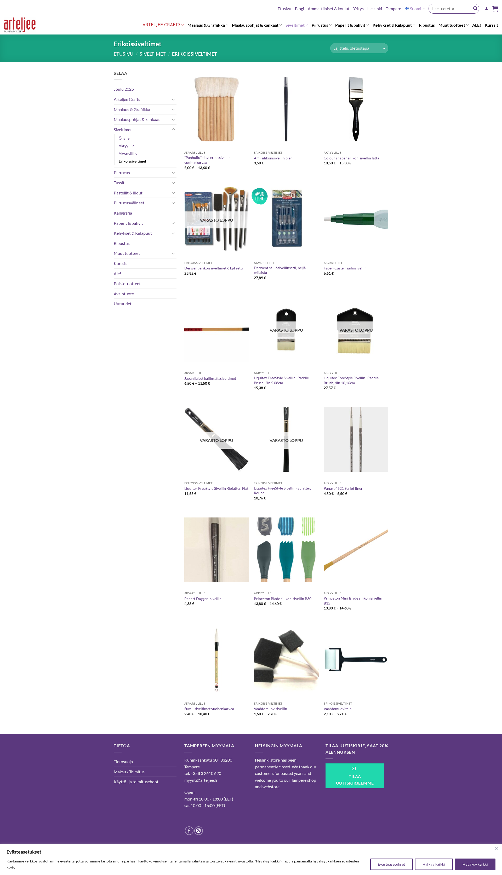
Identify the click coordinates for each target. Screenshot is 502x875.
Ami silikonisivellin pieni (274, 158)
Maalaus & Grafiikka (206, 24)
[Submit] (475, 9)
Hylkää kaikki (434, 864)
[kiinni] (496, 848)
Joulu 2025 (124, 89)
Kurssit (491, 24)
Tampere (393, 8)
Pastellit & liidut (128, 192)
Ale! (117, 273)
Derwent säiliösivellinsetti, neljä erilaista (280, 270)
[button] (486, 8)
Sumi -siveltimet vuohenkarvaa (209, 708)
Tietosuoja (123, 761)
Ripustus (427, 24)
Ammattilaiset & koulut (329, 8)
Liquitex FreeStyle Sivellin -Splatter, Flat (216, 488)
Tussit (119, 182)
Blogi (299, 8)
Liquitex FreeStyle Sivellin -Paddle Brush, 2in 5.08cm (281, 380)
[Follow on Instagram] (198, 830)
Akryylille (126, 145)
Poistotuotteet (127, 283)
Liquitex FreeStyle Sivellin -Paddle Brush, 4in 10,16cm (351, 380)
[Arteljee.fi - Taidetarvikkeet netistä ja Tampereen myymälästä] (24, 25)
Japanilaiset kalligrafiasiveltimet (210, 378)
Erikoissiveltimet (132, 161)
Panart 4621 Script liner (343, 488)
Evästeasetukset (391, 864)
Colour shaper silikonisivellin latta (351, 158)
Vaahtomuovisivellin (270, 708)
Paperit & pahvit (350, 24)
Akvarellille (128, 153)
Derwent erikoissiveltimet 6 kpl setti (213, 268)
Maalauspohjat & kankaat (255, 24)
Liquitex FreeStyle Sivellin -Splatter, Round (282, 490)
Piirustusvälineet (129, 202)
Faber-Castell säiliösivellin (345, 268)
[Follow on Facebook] (189, 830)
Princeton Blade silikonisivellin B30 (282, 598)
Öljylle (124, 138)
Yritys (358, 8)
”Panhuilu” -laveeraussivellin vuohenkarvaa (207, 160)
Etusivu (284, 8)
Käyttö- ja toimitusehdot (136, 781)
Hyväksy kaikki (475, 864)
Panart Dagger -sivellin (202, 598)
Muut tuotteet (451, 24)
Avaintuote (124, 293)
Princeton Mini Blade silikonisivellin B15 (353, 600)
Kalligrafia (123, 212)
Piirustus (320, 24)
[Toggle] (173, 99)
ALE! (476, 24)
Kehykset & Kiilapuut (392, 24)
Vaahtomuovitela (337, 708)
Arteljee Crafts (161, 25)
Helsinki (374, 8)
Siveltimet (295, 24)
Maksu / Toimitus (129, 771)
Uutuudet (123, 303)
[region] (251, 859)
